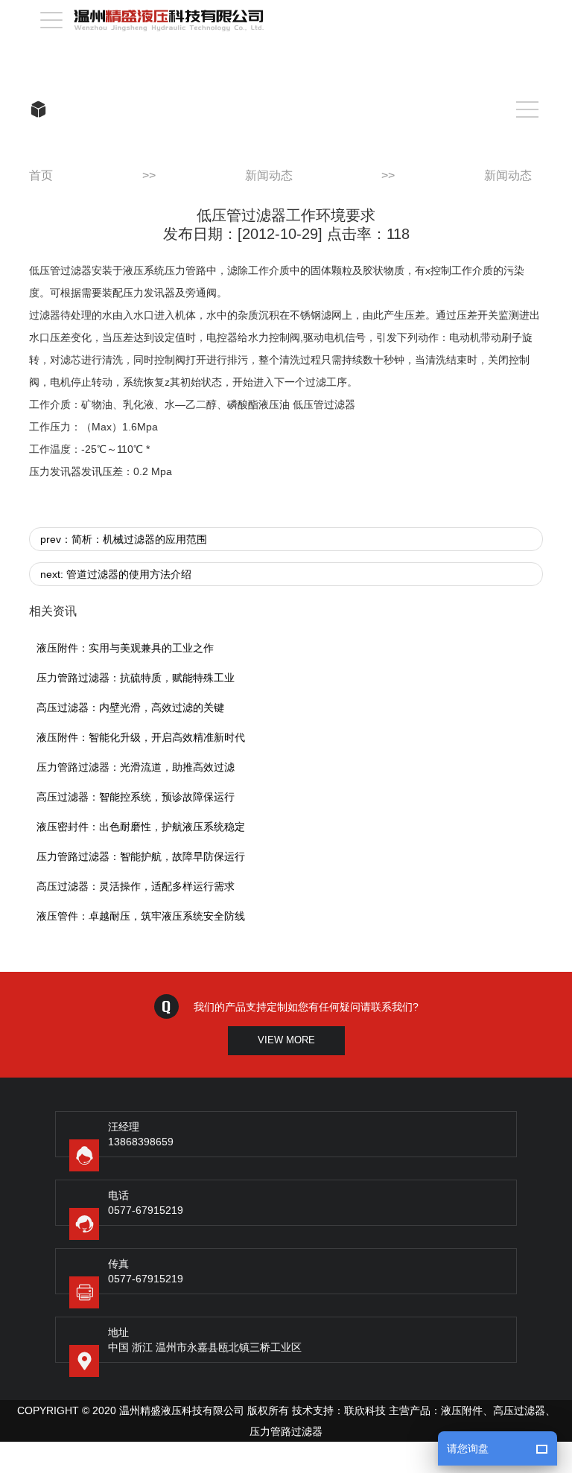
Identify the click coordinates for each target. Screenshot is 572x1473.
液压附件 (462, 1410)
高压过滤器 (519, 1410)
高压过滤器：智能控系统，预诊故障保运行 (135, 797)
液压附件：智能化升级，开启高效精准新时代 (140, 737)
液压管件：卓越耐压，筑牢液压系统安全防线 (140, 916)
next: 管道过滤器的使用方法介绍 (115, 574)
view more (286, 1040)
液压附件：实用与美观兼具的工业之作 (125, 648)
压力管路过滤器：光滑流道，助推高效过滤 (135, 767)
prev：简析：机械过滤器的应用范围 (123, 539)
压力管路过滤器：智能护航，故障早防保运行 (140, 856)
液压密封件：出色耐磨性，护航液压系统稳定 (140, 827)
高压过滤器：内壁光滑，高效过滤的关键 (130, 707)
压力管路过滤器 (286, 1431)
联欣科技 (365, 1410)
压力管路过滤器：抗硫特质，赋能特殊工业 (135, 678)
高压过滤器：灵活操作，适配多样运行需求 (135, 886)
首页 (41, 175)
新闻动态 (269, 175)
